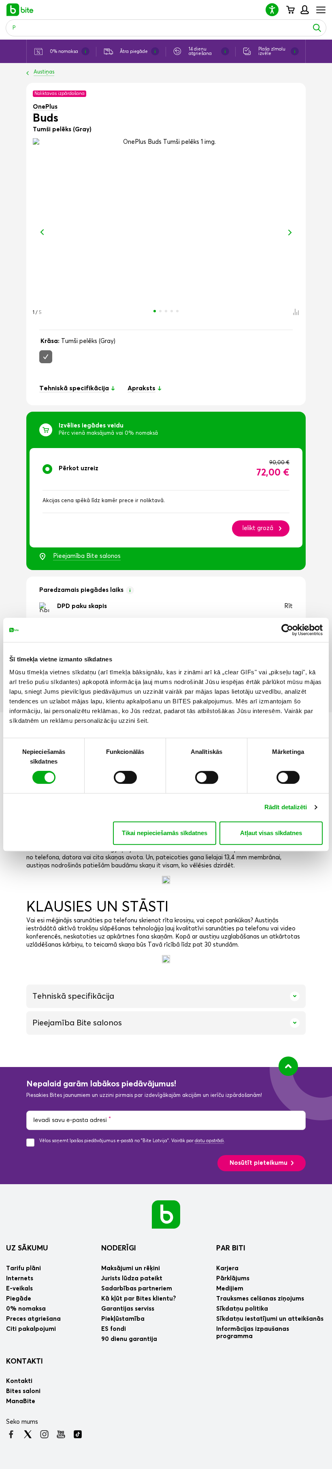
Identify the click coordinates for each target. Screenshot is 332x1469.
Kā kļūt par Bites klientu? (138, 1299)
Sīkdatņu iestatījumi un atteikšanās (269, 1319)
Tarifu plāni (23, 1268)
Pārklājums (232, 1278)
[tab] (166, 497)
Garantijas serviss (127, 1309)
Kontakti (24, 1361)
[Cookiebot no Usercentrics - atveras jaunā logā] (287, 630)
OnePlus (45, 107)
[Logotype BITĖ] (20, 9)
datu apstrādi (209, 1141)
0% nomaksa (26, 1309)
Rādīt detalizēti (285, 807)
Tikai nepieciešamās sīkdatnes (164, 832)
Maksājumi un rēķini (130, 1268)
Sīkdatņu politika (242, 1309)
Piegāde (18, 1299)
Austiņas (44, 72)
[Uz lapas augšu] (288, 1066)
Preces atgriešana (33, 1319)
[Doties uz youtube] (61, 1434)
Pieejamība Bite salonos (87, 556)
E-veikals (19, 1289)
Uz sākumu (27, 1248)
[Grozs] (290, 9)
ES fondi (113, 1329)
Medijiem (229, 1289)
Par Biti (230, 1248)
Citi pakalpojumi (31, 1329)
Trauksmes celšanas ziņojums (260, 1299)
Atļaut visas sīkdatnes (271, 832)
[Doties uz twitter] (28, 1434)
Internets (19, 1278)
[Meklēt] (317, 28)
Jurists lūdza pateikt (131, 1278)
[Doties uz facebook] (11, 1434)
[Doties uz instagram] (44, 1434)
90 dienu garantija (129, 1339)
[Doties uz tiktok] (77, 1434)
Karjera (227, 1268)
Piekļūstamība (123, 1319)
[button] (275, 9)
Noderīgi (118, 1248)
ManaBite (304, 9)
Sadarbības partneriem (136, 1289)
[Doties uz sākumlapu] (166, 1214)
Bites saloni (23, 1391)
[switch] (125, 777)
